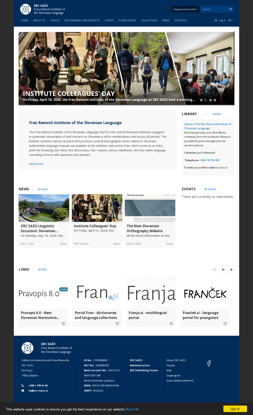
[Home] (25, 9)
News (165, 20)
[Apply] (230, 9)
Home (24, 20)
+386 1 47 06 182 (210, 160)
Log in (222, 20)
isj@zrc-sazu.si (38, 390)
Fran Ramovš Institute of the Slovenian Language (49, 11)
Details (217, 114)
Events (109, 20)
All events (210, 189)
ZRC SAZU (41, 5)
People (54, 20)
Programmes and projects (82, 20)
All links (42, 269)
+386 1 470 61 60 (38, 385)
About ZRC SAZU (176, 360)
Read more (36, 164)
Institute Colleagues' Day (69, 93)
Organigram (173, 375)
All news (43, 189)
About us (39, 20)
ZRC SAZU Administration (140, 362)
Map (169, 370)
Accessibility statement (179, 380)
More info (132, 409)
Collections (149, 20)
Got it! (235, 408)
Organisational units (185, 9)
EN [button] (229, 20)
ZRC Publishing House (144, 370)
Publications (127, 20)
